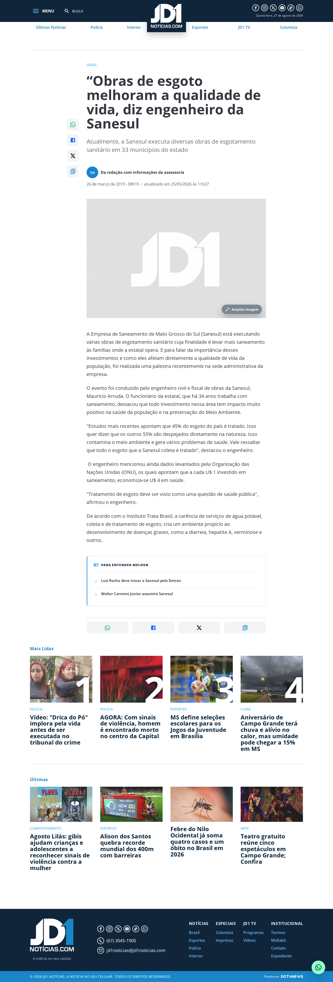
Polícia (97, 27)
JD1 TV (244, 27)
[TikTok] (290, 7)
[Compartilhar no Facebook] (73, 140)
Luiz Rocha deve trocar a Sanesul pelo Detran (141, 580)
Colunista (288, 27)
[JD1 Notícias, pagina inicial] (52, 935)
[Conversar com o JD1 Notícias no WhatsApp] (318, 967)
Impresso (224, 940)
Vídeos (249, 940)
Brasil (194, 932)
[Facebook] (255, 7)
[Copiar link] (73, 171)
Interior (134, 27)
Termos (278, 932)
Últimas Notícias (51, 27)
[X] (273, 7)
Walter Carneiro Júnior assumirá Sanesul (137, 593)
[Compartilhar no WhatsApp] (73, 124)
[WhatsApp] (299, 7)
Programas (253, 932)
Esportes (200, 27)
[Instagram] (264, 7)
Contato (278, 948)
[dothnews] (292, 976)
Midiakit (278, 940)
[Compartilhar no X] (73, 156)
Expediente (281, 956)
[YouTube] (282, 7)
